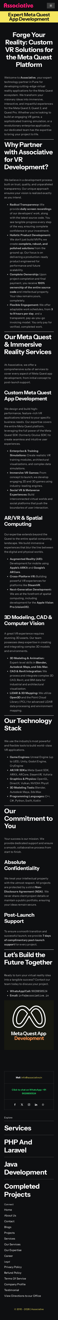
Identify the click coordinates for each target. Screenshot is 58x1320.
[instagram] (29, 1104)
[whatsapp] (43, 1104)
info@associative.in (31, 1077)
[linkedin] (36, 1104)
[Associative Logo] (19, 4)
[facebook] (15, 1104)
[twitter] (22, 1104)
